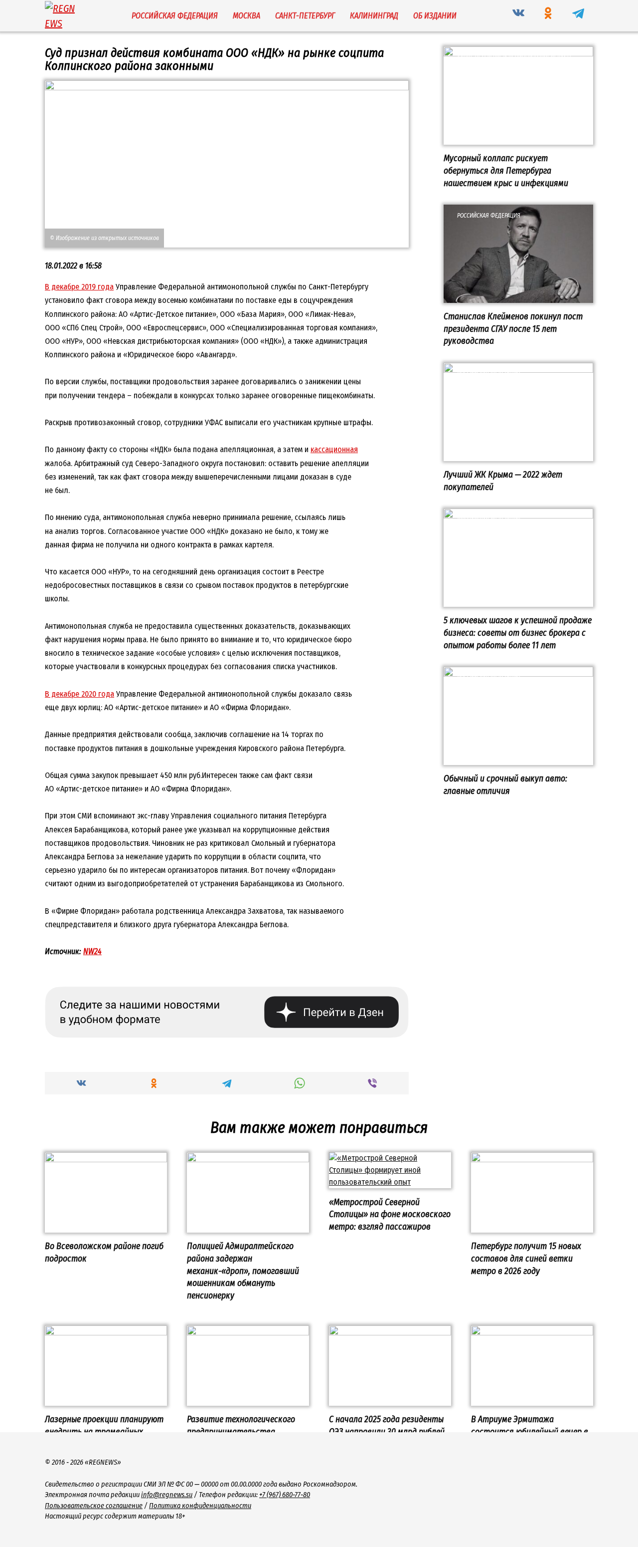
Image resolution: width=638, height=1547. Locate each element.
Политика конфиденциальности (200, 1506)
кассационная (334, 449)
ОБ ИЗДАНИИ (435, 15)
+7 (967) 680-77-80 (284, 1495)
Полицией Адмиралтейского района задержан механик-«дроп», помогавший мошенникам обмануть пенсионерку (243, 1271)
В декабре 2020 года (79, 694)
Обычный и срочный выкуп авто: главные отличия (505, 785)
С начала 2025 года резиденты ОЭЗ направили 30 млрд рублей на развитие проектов (387, 1431)
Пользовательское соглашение (94, 1506)
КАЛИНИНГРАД (374, 15)
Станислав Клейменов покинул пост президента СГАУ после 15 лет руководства (513, 328)
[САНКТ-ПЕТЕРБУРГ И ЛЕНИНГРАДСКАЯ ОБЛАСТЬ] (518, 138)
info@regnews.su (166, 1495)
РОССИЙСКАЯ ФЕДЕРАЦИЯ (175, 15)
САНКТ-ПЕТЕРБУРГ (305, 15)
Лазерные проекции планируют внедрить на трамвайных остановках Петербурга (104, 1431)
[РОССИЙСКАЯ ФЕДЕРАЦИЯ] (518, 296)
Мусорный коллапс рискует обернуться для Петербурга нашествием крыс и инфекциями (506, 170)
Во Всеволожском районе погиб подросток (104, 1252)
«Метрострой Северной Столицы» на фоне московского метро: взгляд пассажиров (390, 1214)
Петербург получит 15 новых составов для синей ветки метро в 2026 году (526, 1258)
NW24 (92, 951)
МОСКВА (246, 15)
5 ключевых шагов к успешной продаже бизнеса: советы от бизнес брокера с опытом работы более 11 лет (518, 632)
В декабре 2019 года (79, 286)
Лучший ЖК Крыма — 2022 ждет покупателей (503, 481)
